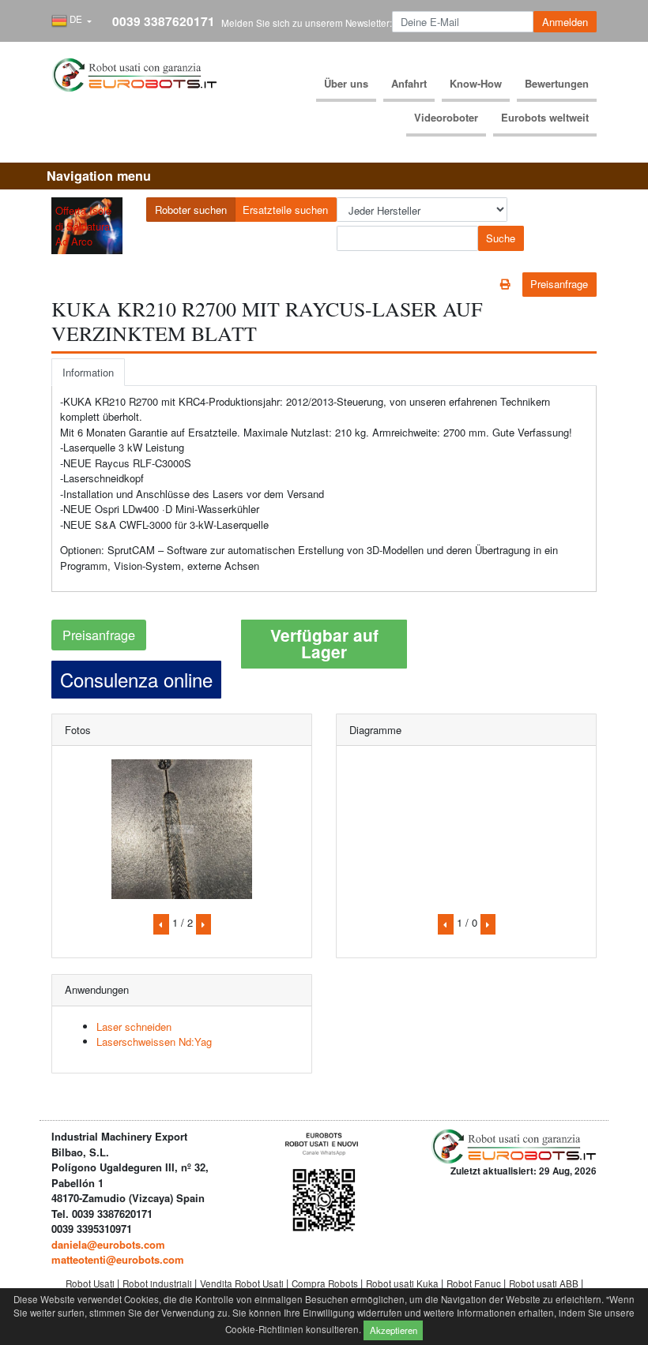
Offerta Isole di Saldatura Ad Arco (83, 226)
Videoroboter (446, 117)
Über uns (346, 83)
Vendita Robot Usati (243, 1283)
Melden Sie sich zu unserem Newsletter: (306, 23)
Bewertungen (557, 83)
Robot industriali (158, 1283)
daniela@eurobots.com (108, 1244)
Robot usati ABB (545, 1283)
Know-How (476, 83)
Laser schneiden (133, 1026)
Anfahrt (409, 83)
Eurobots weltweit (545, 117)
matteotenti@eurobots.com (117, 1259)
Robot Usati (91, 1283)
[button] (71, 21)
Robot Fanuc (474, 1283)
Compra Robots (326, 1283)
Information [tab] (88, 372)
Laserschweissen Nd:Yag (154, 1041)
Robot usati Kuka (403, 1283)
